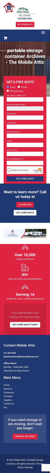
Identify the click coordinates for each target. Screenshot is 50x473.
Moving (12, 87)
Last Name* (11, 123)
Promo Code (12, 150)
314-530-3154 (24, 18)
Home (7, 385)
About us (8, 388)
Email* (9, 141)
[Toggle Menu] (43, 32)
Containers (9, 392)
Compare (8, 396)
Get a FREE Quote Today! (25, 325)
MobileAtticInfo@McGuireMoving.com (21, 357)
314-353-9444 (10, 353)
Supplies (8, 400)
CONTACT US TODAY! (25, 436)
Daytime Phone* (13, 132)
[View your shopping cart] (5, 38)
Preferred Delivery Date (16, 105)
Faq (5, 407)
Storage (24, 87)
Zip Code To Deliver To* (16, 95)
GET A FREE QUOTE (25, 24)
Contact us (9, 403)
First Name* (11, 114)
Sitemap (29, 467)
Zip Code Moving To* (15, 159)
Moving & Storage (16, 91)
